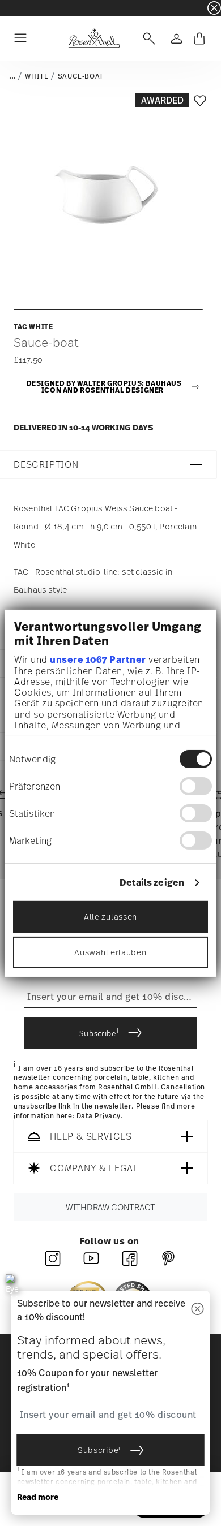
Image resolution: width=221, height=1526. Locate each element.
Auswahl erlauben (110, 952)
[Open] (146, 38)
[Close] (198, 1309)
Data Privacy (98, 1115)
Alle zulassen (110, 916)
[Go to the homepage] (93, 38)
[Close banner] (214, 8)
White (36, 76)
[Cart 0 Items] (199, 38)
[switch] (196, 786)
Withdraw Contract (110, 1207)
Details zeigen (152, 882)
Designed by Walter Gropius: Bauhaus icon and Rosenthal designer (104, 387)
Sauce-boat (81, 76)
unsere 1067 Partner (98, 659)
